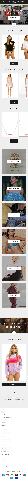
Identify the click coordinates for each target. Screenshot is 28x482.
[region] (14, 14)
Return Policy (5, 425)
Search (3, 415)
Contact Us (4, 422)
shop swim (14, 241)
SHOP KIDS (14, 17)
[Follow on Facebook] (2, 467)
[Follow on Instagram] (6, 467)
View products (14, 384)
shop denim (14, 215)
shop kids (14, 295)
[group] (14, 325)
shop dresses (14, 188)
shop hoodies (14, 268)
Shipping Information (7, 417)
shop (14, 63)
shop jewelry (14, 161)
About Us (4, 420)
